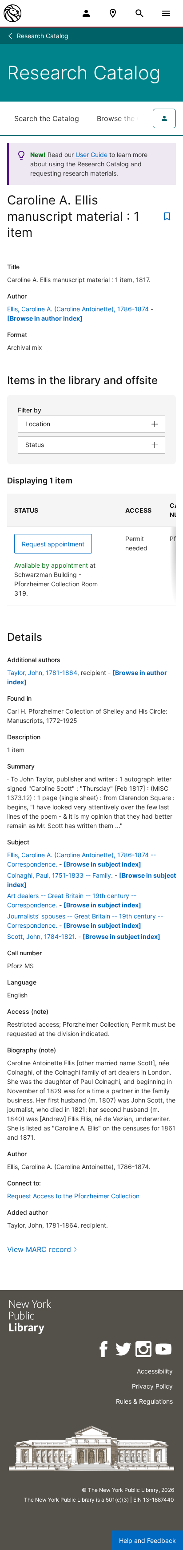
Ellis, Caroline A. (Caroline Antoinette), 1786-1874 (78, 309)
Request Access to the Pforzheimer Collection (73, 1196)
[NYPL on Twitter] (124, 1351)
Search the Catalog (46, 118)
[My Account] (86, 13)
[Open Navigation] (166, 13)
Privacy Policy (152, 1386)
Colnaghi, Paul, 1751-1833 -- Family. (60, 875)
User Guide (91, 154)
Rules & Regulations (144, 1401)
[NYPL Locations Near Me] (112, 13)
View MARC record (39, 1249)
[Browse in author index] (45, 318)
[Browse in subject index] (102, 864)
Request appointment (53, 544)
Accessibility (155, 1371)
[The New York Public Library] (12, 13)
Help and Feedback (147, 1540)
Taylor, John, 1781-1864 (42, 672)
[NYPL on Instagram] (144, 1351)
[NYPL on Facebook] (104, 1351)
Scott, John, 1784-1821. (41, 936)
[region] (91, 549)
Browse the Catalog (130, 118)
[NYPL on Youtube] (164, 1351)
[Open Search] (139, 13)
